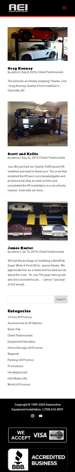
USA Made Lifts (17, 378)
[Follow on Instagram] (32, 416)
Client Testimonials (50, 72)
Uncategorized (17, 372)
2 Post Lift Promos (20, 317)
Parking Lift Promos (21, 360)
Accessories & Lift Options (25, 323)
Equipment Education (21, 341)
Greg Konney (20, 68)
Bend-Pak (14, 329)
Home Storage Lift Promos (25, 347)
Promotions (15, 366)
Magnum (13, 353)
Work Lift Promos (19, 384)
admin (15, 72)
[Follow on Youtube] (40, 416)
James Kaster (20, 248)
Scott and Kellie (23, 154)
